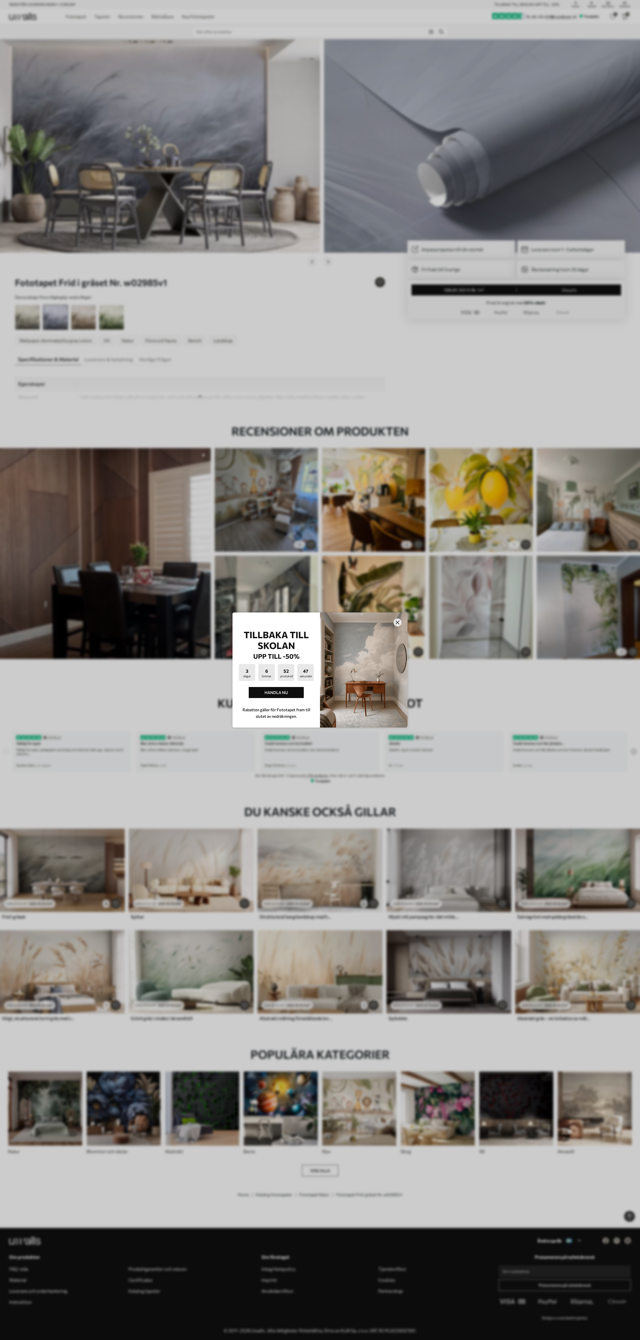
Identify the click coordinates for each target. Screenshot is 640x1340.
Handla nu (276, 692)
